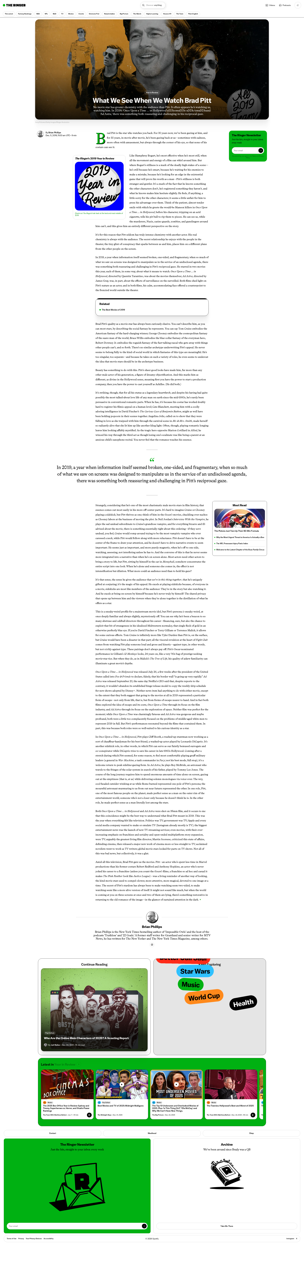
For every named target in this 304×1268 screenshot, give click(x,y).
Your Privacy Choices (34, 1239)
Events (81, 14)
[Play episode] (89, 1115)
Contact (52, 1133)
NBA (38, 14)
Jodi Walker (55, 1045)
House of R (167, 14)
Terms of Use (11, 1238)
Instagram (290, 1238)
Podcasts (287, 5)
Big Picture (124, 14)
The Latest (9, 14)
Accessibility (48, 1238)
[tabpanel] (152, 310)
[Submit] (260, 150)
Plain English (193, 14)
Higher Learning (152, 14)
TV (62, 14)
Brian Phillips (54, 132)
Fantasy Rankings (24, 14)
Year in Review (152, 92)
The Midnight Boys (105, 1115)
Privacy (21, 1238)
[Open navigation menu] (297, 5)
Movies (71, 14)
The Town (179, 14)
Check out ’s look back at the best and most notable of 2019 (99, 214)
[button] (153, 5)
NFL (46, 14)
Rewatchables (109, 14)
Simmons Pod (94, 14)
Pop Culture (49, 1033)
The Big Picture (158, 1115)
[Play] (121, 1084)
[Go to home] (14, 5)
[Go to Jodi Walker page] (45, 1045)
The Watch (137, 14)
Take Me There (227, 1226)
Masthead (152, 1133)
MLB (54, 14)
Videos (272, 5)
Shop (251, 1133)
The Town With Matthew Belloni (55, 1115)
